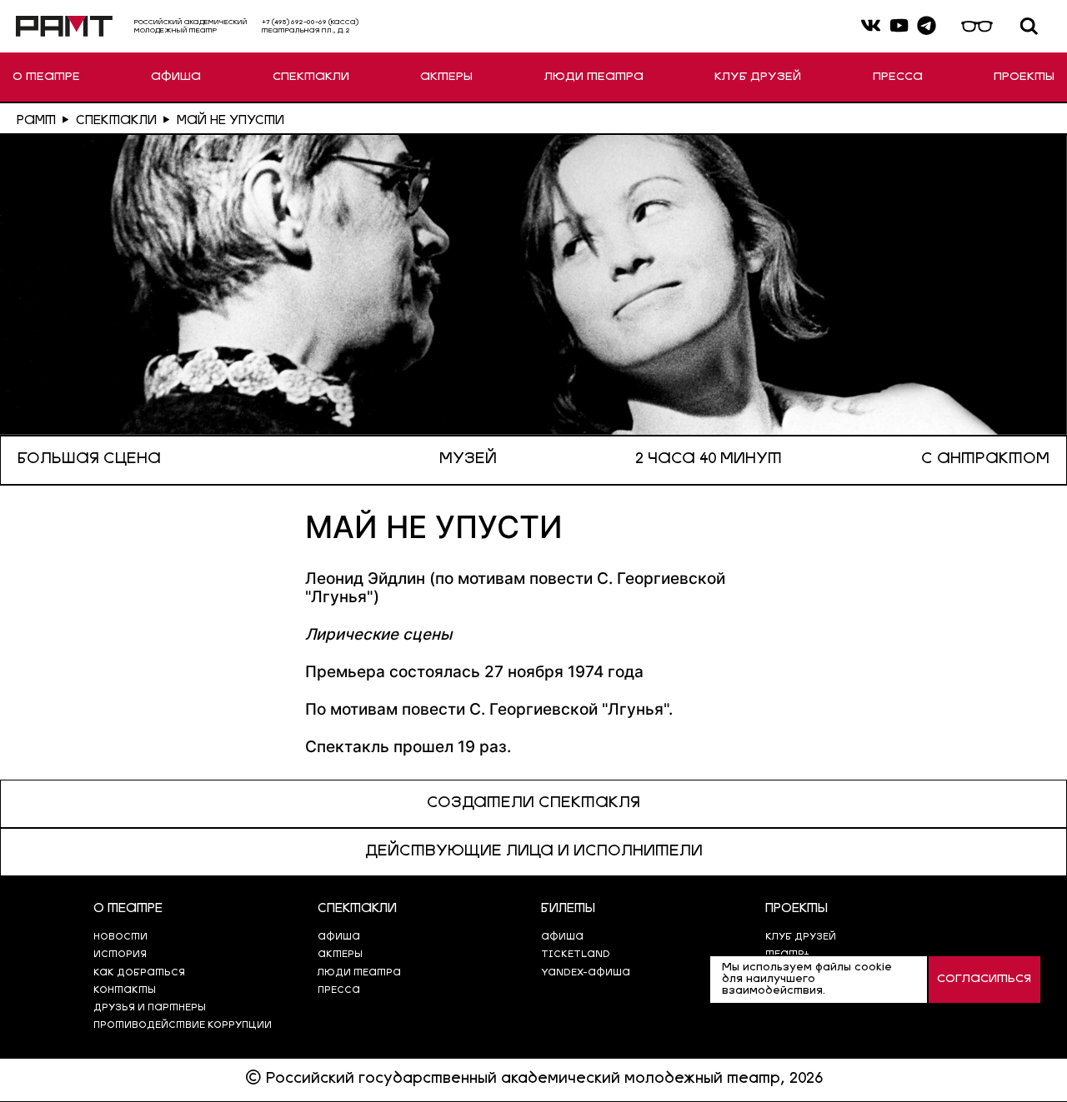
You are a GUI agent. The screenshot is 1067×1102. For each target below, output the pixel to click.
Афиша (562, 937)
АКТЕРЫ (446, 77)
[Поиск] (1029, 26)
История (120, 955)
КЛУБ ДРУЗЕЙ (757, 77)
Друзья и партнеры (149, 1008)
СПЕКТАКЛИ (311, 77)
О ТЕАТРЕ (46, 77)
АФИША (176, 77)
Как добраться (139, 973)
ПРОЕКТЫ (1024, 77)
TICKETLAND (575, 955)
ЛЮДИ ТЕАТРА (594, 77)
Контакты (124, 990)
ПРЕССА (898, 77)
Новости (120, 937)
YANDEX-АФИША (585, 973)
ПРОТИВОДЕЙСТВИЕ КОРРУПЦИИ (182, 1025)
